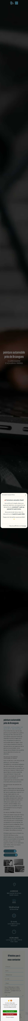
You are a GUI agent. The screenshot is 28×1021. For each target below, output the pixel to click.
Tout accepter (10, 1011)
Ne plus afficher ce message (17, 526)
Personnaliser (10, 1017)
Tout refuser (10, 1014)
